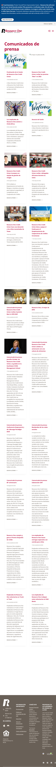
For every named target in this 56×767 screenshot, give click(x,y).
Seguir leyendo (11, 92)
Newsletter (32, 730)
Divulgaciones (19, 709)
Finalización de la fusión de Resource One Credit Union (15, 74)
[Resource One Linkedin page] (51, 763)
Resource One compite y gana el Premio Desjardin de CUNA (15, 537)
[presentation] (15, 61)
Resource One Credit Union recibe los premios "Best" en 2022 (40, 74)
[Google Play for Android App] (8, 725)
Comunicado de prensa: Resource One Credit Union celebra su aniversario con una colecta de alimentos (39, 346)
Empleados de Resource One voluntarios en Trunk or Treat (15, 597)
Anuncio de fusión (38, 119)
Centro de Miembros (21, 731)
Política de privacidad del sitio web (21, 714)
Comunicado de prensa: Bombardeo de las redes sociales (40, 427)
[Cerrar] (55, 1)
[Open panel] (49, 31)
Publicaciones (19, 734)
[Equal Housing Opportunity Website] (6, 733)
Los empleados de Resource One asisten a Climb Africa (14, 122)
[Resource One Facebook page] (43, 763)
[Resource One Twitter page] (47, 763)
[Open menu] (53, 30)
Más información (7, 19)
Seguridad (18, 719)
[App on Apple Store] (5, 725)
